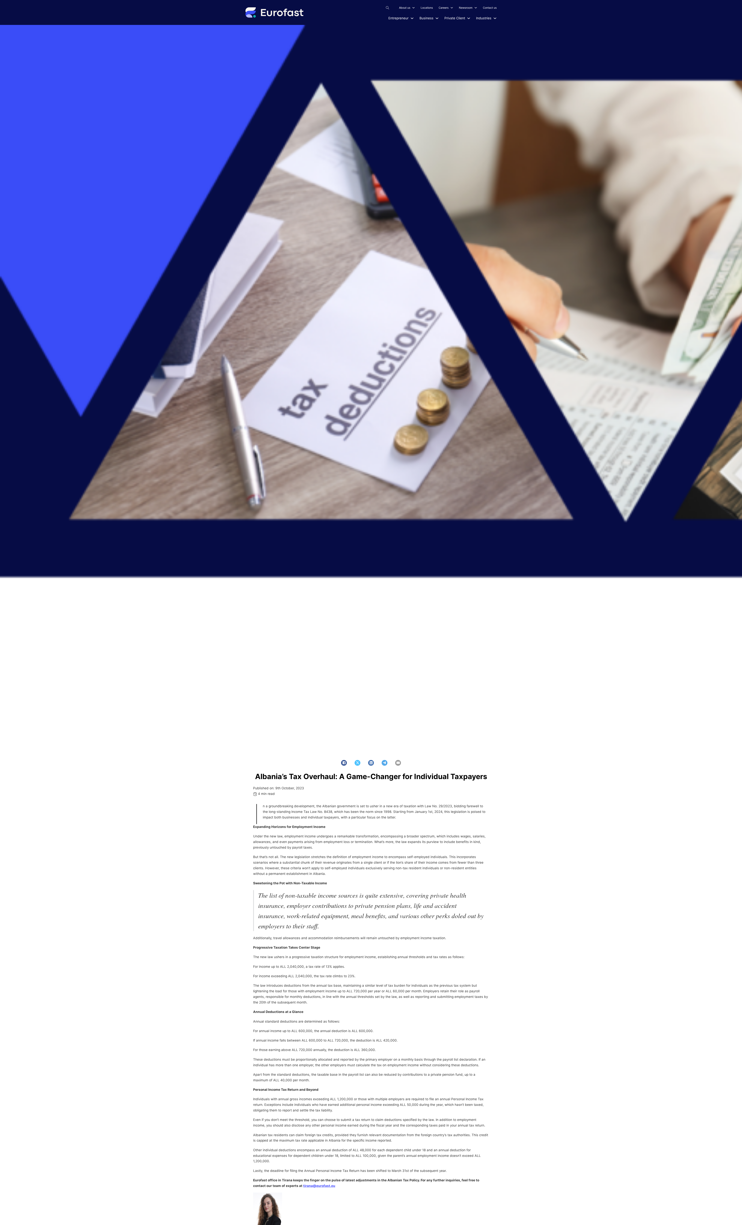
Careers (443, 7)
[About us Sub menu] (413, 7)
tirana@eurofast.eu (319, 1186)
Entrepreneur (398, 18)
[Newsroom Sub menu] (475, 7)
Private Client (454, 18)
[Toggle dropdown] (412, 18)
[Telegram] (384, 763)
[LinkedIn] (371, 763)
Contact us (490, 7)
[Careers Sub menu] (451, 7)
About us (404, 7)
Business (426, 18)
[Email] (398, 763)
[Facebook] (344, 763)
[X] (357, 763)
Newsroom (465, 7)
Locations (427, 7)
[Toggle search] (387, 8)
